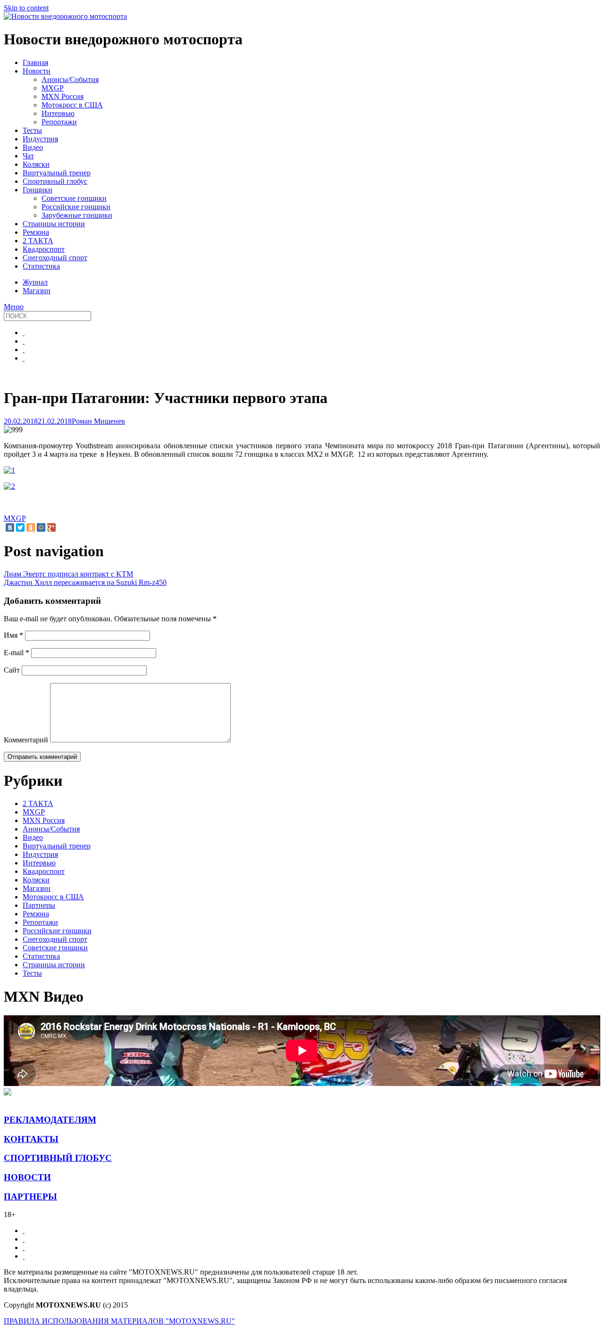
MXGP (53, 88)
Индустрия (40, 139)
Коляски (36, 164)
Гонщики (37, 190)
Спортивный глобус (55, 181)
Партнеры (39, 905)
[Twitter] (20, 527)
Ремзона (36, 232)
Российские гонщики (76, 207)
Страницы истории (54, 224)
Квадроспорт (44, 249)
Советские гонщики (74, 198)
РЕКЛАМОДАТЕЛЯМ (50, 1120)
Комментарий (26, 740)
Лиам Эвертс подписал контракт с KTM (68, 574)
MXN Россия (63, 96)
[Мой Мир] (41, 527)
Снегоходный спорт (55, 258)
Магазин (36, 888)
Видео (33, 147)
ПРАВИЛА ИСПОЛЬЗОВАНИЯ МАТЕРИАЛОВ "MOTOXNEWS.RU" (119, 1321)
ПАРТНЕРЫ (30, 1196)
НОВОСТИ (27, 1177)
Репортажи (59, 122)
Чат (28, 156)
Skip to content (26, 8)
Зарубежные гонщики (77, 215)
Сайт (12, 670)
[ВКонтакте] (10, 527)
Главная (35, 62)
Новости (36, 71)
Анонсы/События (70, 79)
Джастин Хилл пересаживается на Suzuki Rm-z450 (85, 582)
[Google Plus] (51, 527)
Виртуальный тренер (57, 173)
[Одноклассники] (30, 527)
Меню (14, 307)
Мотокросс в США (72, 105)
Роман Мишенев (98, 421)
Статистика (41, 266)
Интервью (58, 113)
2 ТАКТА (38, 241)
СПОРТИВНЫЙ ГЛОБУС (58, 1158)
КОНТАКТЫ (31, 1139)
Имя (13, 635)
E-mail (16, 653)
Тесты (32, 130)
